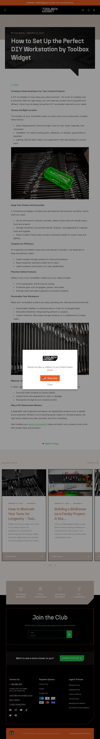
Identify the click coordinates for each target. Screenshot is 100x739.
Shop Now (52, 378)
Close (50, 385)
